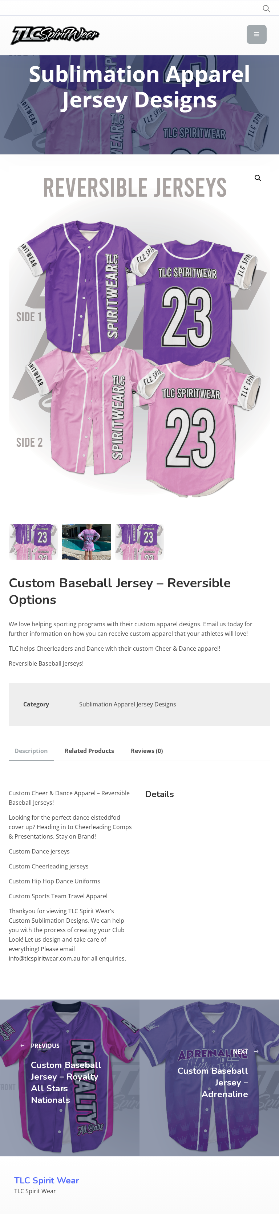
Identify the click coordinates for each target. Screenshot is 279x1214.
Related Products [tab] (89, 751)
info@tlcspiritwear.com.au (44, 958)
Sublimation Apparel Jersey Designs (127, 704)
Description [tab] (31, 751)
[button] (257, 178)
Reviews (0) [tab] (147, 751)
